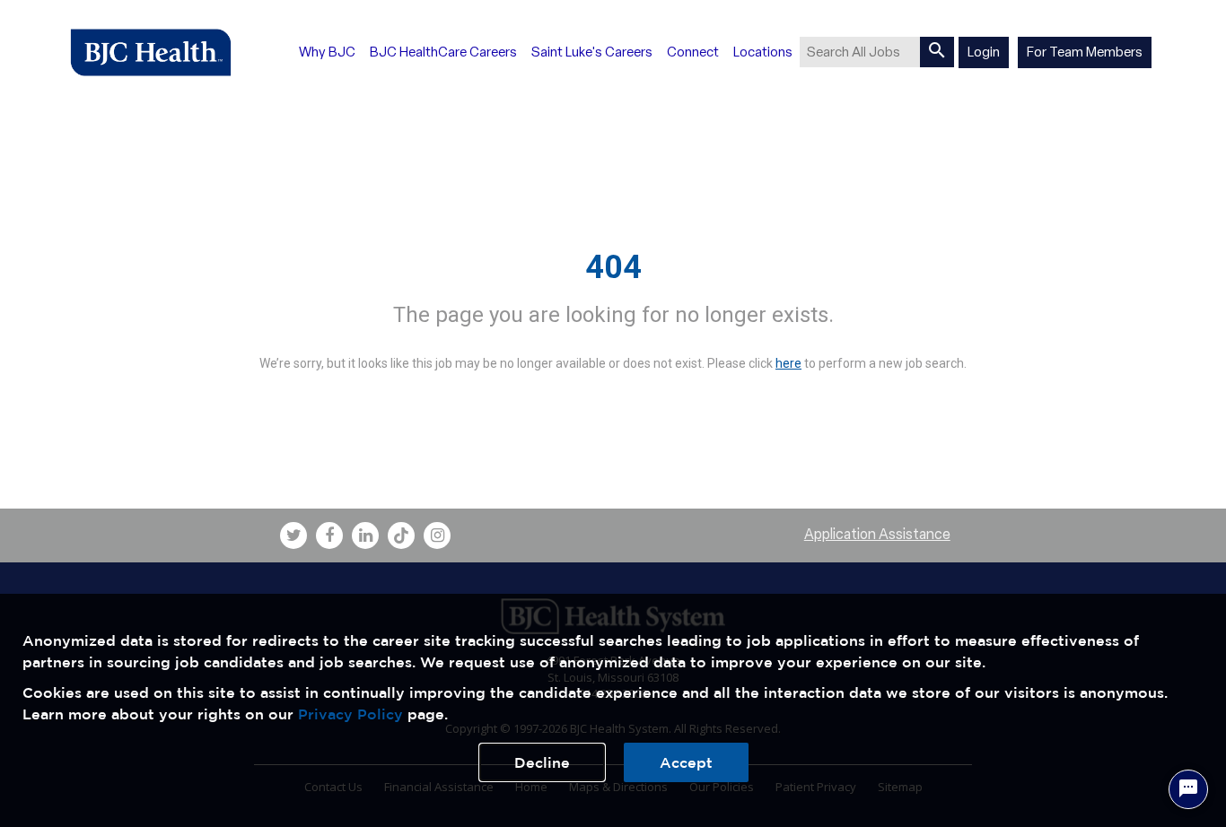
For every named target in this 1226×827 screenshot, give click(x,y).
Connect (693, 52)
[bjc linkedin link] (365, 535)
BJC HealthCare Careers (443, 52)
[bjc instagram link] (437, 535)
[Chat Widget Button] (1188, 789)
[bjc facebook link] (329, 535)
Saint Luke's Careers (591, 52)
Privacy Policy (350, 714)
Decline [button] (542, 762)
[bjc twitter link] (293, 535)
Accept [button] (686, 762)
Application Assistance (877, 534)
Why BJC (327, 52)
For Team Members (1085, 52)
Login (984, 52)
